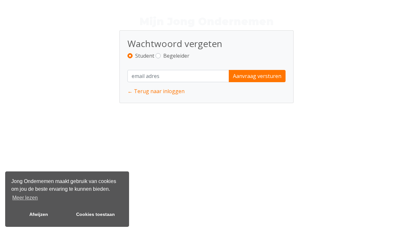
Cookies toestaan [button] (95, 214)
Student (144, 55)
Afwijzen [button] (38, 214)
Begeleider (176, 55)
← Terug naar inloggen (156, 91)
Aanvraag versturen (257, 76)
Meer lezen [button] (25, 197)
